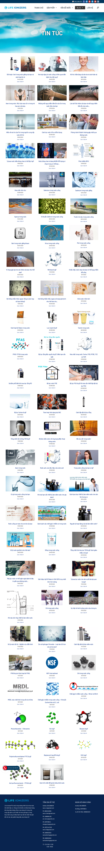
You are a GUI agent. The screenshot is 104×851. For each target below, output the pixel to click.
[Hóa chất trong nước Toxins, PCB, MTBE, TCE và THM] (83, 343)
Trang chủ (38, 7)
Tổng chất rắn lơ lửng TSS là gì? (20, 439)
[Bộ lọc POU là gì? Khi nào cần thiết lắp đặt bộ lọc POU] (83, 372)
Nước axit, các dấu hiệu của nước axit (52, 468)
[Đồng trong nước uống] (52, 539)
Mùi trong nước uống (83, 243)
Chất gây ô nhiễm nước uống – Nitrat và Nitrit (84, 694)
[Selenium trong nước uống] (52, 179)
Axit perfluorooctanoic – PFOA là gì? (20, 783)
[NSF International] (52, 662)
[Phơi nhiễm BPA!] (83, 150)
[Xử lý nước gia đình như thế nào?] (20, 539)
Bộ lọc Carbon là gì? (20, 412)
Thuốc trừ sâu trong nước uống (84, 217)
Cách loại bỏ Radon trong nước (20, 328)
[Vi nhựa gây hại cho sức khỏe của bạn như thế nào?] (20, 259)
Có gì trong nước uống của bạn (20, 494)
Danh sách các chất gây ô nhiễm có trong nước (52, 524)
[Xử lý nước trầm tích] (83, 288)
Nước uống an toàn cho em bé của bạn (20, 524)
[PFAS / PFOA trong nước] (20, 343)
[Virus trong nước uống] (52, 232)
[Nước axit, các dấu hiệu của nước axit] (52, 457)
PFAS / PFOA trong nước (20, 354)
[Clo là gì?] (52, 718)
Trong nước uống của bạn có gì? (84, 468)
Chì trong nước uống (52, 608)
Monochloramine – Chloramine (20, 729)
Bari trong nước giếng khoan (20, 243)
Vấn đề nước (66, 7)
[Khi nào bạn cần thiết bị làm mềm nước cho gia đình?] (52, 484)
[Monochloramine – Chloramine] (20, 718)
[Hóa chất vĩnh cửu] (20, 179)
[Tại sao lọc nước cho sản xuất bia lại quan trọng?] (83, 568)
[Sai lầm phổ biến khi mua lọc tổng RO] (20, 372)
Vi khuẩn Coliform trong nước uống (52, 217)
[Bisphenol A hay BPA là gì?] (52, 744)
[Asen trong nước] (20, 457)
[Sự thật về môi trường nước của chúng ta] (83, 597)
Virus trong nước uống (52, 243)
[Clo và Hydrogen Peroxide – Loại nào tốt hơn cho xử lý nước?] (52, 633)
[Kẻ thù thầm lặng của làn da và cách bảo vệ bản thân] (83, 64)
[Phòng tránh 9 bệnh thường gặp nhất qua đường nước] (83, 121)
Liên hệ (90, 7)
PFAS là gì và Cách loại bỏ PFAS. (20, 673)
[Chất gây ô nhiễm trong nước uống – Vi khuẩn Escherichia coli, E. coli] (52, 689)
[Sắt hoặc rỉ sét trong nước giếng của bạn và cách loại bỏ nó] (20, 64)
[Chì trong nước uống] (52, 597)
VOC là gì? (84, 755)
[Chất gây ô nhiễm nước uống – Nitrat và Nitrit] (83, 686)
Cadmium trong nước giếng (83, 190)
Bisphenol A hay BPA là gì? (52, 755)
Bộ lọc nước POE (52, 383)
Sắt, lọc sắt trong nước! (83, 439)
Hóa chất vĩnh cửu (20, 190)
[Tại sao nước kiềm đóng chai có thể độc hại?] (20, 150)
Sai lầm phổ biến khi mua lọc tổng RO (20, 383)
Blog (79, 7)
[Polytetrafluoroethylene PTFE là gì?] (20, 745)
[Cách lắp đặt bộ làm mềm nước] (83, 633)
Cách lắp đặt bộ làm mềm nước (83, 644)
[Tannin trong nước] (83, 317)
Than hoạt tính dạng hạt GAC (52, 412)
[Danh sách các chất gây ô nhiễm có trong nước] (52, 513)
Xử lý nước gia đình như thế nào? (20, 550)
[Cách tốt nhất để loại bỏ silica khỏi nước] (52, 772)
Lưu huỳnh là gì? (52, 328)
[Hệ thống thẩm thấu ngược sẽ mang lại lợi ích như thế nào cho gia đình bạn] (52, 288)
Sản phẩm (51, 7)
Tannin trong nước (83, 328)
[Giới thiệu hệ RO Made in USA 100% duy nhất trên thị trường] (52, 568)
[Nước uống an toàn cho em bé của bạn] (20, 513)
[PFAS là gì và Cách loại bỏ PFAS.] (20, 662)
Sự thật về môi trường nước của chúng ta (83, 608)
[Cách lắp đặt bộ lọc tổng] (83, 401)
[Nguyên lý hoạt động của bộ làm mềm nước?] (83, 513)
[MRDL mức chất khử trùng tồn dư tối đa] (20, 689)
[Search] (98, 7)
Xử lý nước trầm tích (83, 299)
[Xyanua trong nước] (20, 206)
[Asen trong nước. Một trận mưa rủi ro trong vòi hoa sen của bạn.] (20, 93)
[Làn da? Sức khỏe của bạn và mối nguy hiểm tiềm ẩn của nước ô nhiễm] (83, 93)
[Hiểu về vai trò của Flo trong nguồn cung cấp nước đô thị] (20, 121)
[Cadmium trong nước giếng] (83, 179)
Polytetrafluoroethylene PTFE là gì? (20, 756)
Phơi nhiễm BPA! (83, 161)
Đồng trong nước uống (52, 550)
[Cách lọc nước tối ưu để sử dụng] (52, 121)
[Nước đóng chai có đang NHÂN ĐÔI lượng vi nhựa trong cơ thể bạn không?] (52, 150)
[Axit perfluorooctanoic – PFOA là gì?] (20, 772)
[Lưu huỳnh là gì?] (52, 317)
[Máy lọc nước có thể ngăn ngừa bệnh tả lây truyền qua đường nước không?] (20, 568)
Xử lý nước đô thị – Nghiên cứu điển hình (20, 644)
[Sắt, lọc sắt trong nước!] (83, 428)
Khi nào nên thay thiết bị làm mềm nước (20, 618)
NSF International (52, 673)
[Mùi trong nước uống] (83, 232)
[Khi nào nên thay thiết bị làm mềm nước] (20, 602)
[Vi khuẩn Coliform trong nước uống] (52, 206)
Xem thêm (20, 81)
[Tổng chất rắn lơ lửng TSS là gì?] (20, 428)
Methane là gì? (52, 270)
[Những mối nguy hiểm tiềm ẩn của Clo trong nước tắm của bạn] (52, 93)
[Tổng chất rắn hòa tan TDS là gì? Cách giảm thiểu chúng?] (83, 539)
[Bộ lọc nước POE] (52, 372)
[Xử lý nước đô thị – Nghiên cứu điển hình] (20, 633)
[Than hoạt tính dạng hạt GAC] (52, 401)
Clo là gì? (52, 729)
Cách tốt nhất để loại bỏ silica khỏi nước (52, 783)
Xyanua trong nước (20, 217)
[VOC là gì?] (83, 744)
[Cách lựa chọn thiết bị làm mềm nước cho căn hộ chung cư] (83, 483)
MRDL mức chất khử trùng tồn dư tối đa (20, 700)
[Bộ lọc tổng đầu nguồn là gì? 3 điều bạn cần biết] (52, 343)
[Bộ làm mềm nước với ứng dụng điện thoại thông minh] (52, 428)
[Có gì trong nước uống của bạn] (20, 483)
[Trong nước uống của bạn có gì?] (83, 457)
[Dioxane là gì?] (83, 718)
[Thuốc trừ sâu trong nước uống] (83, 206)
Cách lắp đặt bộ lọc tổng (83, 412)
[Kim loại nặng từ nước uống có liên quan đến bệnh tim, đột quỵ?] (52, 64)
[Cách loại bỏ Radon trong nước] (20, 317)
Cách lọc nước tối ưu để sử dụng (52, 132)
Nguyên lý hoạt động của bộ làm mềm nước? (83, 524)
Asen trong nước (20, 468)
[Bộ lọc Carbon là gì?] (20, 401)
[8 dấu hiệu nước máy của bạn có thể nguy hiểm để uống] (83, 259)
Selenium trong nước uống (52, 190)
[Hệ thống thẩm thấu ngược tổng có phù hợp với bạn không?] (20, 288)
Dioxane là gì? (84, 729)
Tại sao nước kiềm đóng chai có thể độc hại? (20, 161)
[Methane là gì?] (52, 259)
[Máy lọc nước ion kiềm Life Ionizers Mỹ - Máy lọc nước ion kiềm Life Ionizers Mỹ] (15, 7)
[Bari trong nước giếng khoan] (20, 232)
